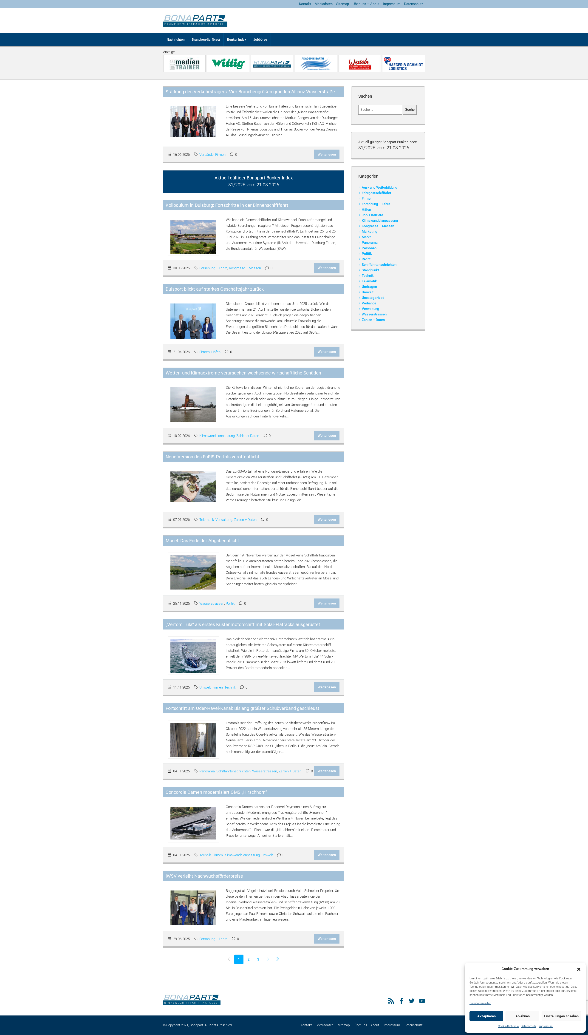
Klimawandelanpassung (217, 436)
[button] (579, 969)
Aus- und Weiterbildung (379, 187)
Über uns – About (366, 4)
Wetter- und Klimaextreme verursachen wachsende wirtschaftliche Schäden (243, 373)
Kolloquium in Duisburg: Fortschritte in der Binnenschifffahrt (227, 205)
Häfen (215, 352)
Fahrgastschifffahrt (376, 193)
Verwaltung (223, 520)
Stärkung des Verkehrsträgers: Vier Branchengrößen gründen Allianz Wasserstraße (250, 91)
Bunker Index (236, 39)
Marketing (369, 232)
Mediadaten (324, 4)
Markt (366, 237)
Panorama (207, 771)
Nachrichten (176, 39)
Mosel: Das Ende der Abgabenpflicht (202, 540)
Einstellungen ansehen (561, 1016)
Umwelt (205, 687)
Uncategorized (373, 298)
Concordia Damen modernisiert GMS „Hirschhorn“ (216, 792)
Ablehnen (522, 1016)
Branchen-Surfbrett (206, 39)
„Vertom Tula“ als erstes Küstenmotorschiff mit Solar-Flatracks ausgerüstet (243, 624)
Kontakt (305, 4)
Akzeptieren (486, 1016)
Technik (230, 687)
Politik (230, 603)
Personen (369, 248)
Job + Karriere (372, 215)
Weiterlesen (327, 154)
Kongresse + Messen (245, 268)
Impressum (546, 1026)
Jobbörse (260, 39)
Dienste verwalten (480, 1003)
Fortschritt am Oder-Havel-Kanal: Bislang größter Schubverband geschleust (242, 708)
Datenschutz (528, 1026)
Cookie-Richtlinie (508, 1026)
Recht (366, 259)
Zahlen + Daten (247, 436)
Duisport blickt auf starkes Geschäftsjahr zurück (215, 289)
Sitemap (342, 4)
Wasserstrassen (211, 603)
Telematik (206, 520)
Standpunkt (370, 270)
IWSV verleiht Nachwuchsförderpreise (204, 876)
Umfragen (369, 287)
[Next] (267, 959)
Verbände (206, 155)
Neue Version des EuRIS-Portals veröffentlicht (212, 456)
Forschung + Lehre (213, 268)
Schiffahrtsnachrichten (233, 771)
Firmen (220, 155)
